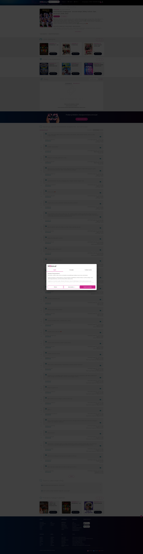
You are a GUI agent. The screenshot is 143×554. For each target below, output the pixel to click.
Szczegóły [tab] (71, 269)
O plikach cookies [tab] (88, 269)
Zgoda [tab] (55, 269)
